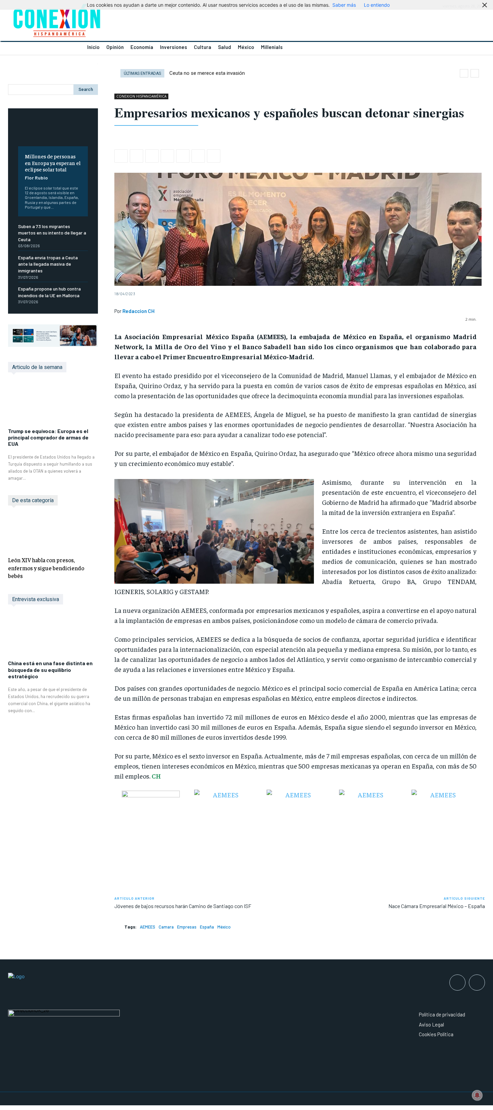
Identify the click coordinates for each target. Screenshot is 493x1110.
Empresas (187, 927)
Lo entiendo (377, 5)
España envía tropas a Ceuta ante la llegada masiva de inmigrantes (48, 264)
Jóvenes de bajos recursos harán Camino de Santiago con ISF (182, 906)
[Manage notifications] (477, 1095)
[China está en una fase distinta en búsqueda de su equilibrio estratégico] (53, 635)
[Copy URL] (213, 156)
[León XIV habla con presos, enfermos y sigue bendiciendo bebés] (53, 532)
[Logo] (123, 22)
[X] (136, 156)
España (207, 927)
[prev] (464, 73)
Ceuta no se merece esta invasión (207, 73)
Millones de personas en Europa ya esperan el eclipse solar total (52, 162)
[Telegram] (198, 156)
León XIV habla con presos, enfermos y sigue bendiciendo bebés (46, 568)
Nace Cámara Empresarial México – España (436, 906)
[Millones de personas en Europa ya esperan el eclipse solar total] (53, 132)
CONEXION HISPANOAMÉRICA (141, 96)
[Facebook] (121, 156)
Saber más (344, 5)
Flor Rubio (36, 177)
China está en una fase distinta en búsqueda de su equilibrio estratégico (50, 669)
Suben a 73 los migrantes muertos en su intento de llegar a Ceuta (52, 232)
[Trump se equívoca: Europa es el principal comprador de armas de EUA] (53, 403)
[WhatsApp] (152, 156)
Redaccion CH (138, 311)
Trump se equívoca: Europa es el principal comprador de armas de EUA (48, 437)
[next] (475, 73)
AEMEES (147, 927)
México (224, 927)
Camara (166, 927)
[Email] (182, 156)
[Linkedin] (167, 156)
